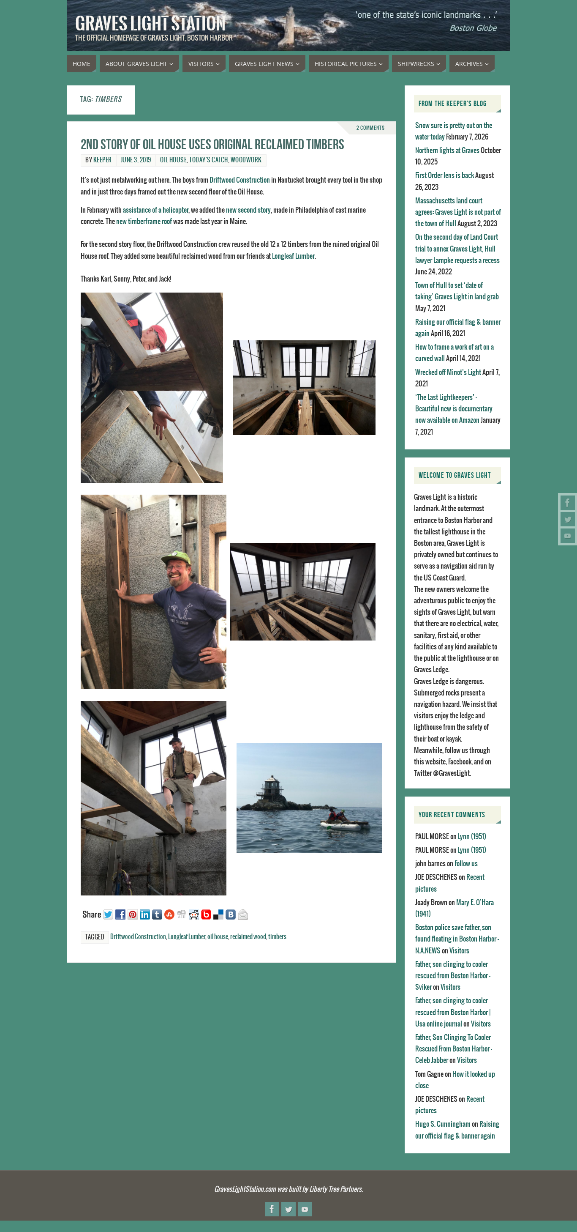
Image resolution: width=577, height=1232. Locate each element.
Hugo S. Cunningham (443, 1124)
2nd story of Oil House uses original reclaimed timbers (212, 144)
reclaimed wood (248, 937)
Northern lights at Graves (447, 150)
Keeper (102, 160)
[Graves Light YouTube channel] (568, 535)
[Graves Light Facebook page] (568, 503)
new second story (248, 210)
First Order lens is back (444, 175)
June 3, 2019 (136, 160)
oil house (173, 160)
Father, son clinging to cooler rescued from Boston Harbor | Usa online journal (452, 1012)
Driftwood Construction (240, 180)
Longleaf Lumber (293, 256)
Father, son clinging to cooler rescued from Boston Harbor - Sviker (452, 976)
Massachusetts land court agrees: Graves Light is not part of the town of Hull (458, 212)
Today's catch (208, 160)
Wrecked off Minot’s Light (448, 372)
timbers (277, 937)
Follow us (466, 864)
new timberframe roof (144, 221)
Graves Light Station (150, 23)
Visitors (459, 951)
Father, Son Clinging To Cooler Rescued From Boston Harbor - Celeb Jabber (453, 1049)
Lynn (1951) (472, 836)
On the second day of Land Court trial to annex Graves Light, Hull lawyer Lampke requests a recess (457, 248)
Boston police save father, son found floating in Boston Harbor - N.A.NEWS (457, 939)
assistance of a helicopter (155, 210)
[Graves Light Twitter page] (568, 519)
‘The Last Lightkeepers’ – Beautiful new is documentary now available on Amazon (454, 409)
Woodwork (246, 160)
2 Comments (371, 128)
